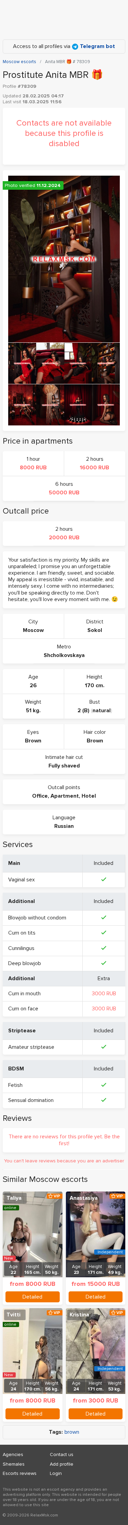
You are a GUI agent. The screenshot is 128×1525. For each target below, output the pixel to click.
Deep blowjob (24, 963)
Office (40, 796)
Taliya (14, 1198)
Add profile (61, 1464)
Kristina (79, 1314)
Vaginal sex (21, 879)
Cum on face (23, 1008)
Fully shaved (64, 765)
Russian (64, 826)
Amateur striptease (31, 1047)
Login (56, 1473)
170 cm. (94, 685)
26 (33, 685)
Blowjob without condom (37, 917)
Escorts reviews (20, 1473)
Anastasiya (84, 1198)
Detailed (32, 1296)
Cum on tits (21, 932)
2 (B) (83, 710)
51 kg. (33, 710)
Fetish (15, 1085)
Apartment (65, 796)
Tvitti (13, 1314)
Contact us (61, 1454)
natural (102, 710)
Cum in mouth (24, 993)
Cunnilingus (21, 948)
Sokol (94, 630)
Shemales (14, 1464)
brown (72, 1432)
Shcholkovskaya (64, 655)
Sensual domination (31, 1100)
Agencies (13, 1454)
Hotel (89, 796)
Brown (33, 740)
